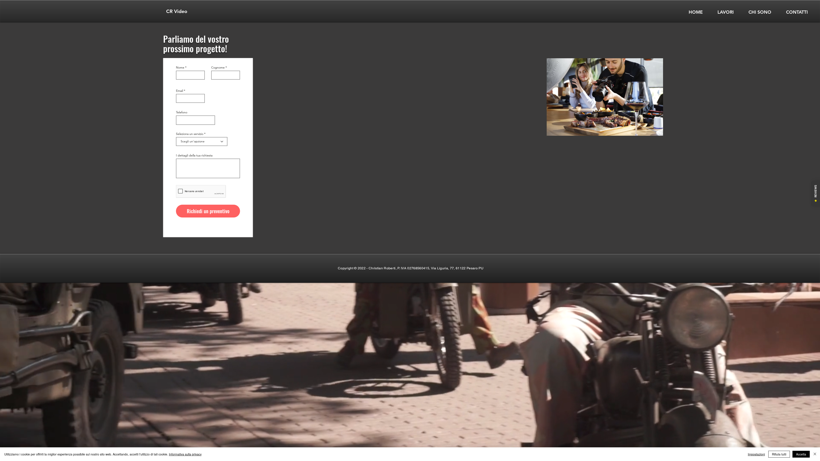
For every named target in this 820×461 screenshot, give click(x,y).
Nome (180, 67)
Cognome (218, 67)
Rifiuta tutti (779, 454)
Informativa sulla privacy (185, 454)
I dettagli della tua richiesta (194, 155)
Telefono (181, 112)
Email (179, 90)
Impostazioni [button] (756, 454)
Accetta (801, 454)
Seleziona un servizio (189, 133)
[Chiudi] (814, 454)
